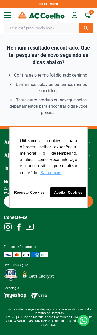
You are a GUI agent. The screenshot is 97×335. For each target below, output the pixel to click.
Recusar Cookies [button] (29, 192)
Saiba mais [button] (51, 172)
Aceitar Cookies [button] (68, 192)
